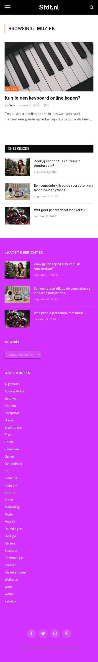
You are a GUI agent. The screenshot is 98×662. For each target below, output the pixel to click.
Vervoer (10, 565)
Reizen (10, 543)
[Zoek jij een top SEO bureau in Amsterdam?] (17, 167)
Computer (12, 413)
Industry (11, 485)
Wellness (11, 579)
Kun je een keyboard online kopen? (42, 98)
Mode (9, 514)
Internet (11, 493)
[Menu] (7, 7)
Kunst (9, 500)
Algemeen (12, 384)
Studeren (11, 550)
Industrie (11, 478)
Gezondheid (13, 464)
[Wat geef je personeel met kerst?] (17, 216)
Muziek (11, 89)
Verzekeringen (15, 572)
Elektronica (13, 427)
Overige (10, 536)
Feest (9, 442)
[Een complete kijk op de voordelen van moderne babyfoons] (17, 191)
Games (10, 456)
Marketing (12, 507)
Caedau (10, 406)
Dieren (9, 420)
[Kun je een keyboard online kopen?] (49, 66)
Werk (8, 587)
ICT (7, 471)
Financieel (12, 449)
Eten (8, 435)
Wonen (10, 594)
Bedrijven (11, 398)
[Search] (91, 7)
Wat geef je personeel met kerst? (59, 210)
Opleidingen (13, 529)
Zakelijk (10, 601)
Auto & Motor (14, 391)
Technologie (14, 558)
